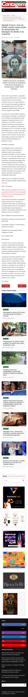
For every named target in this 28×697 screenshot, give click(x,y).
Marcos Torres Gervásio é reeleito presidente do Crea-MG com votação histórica (14, 462)
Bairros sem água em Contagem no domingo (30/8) (13, 665)
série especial (10, 249)
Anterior (6, 286)
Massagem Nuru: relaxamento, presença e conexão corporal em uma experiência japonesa (13, 433)
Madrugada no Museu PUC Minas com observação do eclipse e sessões (14, 314)
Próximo (21, 286)
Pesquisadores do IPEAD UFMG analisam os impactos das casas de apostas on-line (13, 343)
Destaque (18, 37)
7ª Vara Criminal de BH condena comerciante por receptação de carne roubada (13, 676)
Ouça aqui (4, 182)
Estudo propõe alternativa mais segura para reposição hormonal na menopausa (13, 653)
